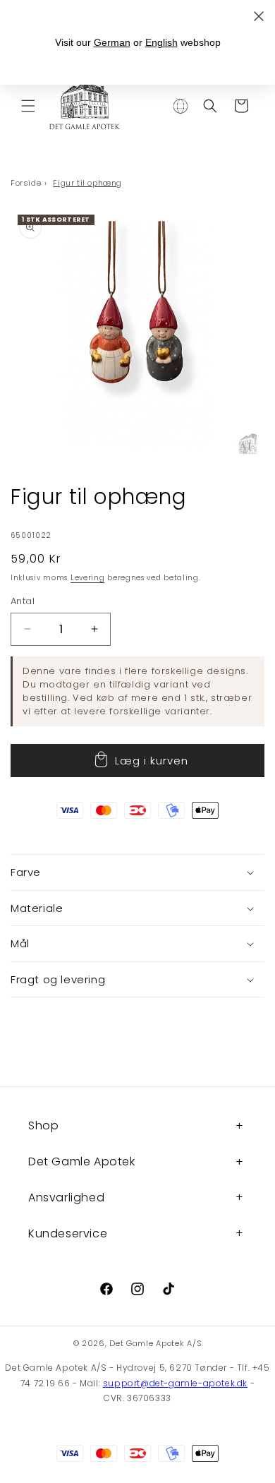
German (112, 42)
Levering (88, 577)
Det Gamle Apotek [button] (81, 1161)
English (161, 42)
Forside (26, 182)
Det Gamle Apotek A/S (155, 1343)
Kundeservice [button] (67, 1233)
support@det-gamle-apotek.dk (175, 1383)
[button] (28, 105)
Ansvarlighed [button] (66, 1197)
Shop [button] (43, 1125)
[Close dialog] (258, 16)
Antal (23, 601)
